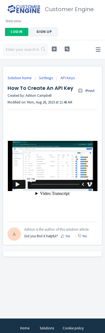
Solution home (20, 77)
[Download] (42, 163)
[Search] (43, 49)
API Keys (67, 77)
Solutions (47, 328)
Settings (46, 77)
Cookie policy (73, 328)
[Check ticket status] (67, 49)
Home (24, 328)
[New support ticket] (54, 49)
